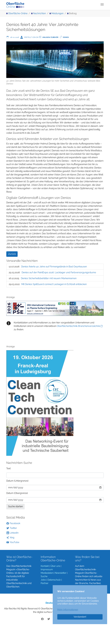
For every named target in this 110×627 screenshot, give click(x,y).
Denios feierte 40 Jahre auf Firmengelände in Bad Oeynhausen (54, 266)
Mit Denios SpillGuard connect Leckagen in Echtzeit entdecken (54, 284)
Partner (44, 583)
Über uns (55, 566)
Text (8, 468)
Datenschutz (54, 579)
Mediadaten (47, 573)
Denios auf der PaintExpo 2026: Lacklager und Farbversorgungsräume (59, 272)
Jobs (43, 579)
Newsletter (60, 573)
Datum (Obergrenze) (17, 493)
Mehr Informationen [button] (67, 609)
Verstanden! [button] (80, 616)
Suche (44, 576)
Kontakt (45, 566)
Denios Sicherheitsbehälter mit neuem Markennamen (48, 278)
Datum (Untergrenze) (17, 480)
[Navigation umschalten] (102, 4)
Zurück (12, 254)
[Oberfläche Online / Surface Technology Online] (15, 5)
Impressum (47, 569)
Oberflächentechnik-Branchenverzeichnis (78, 326)
